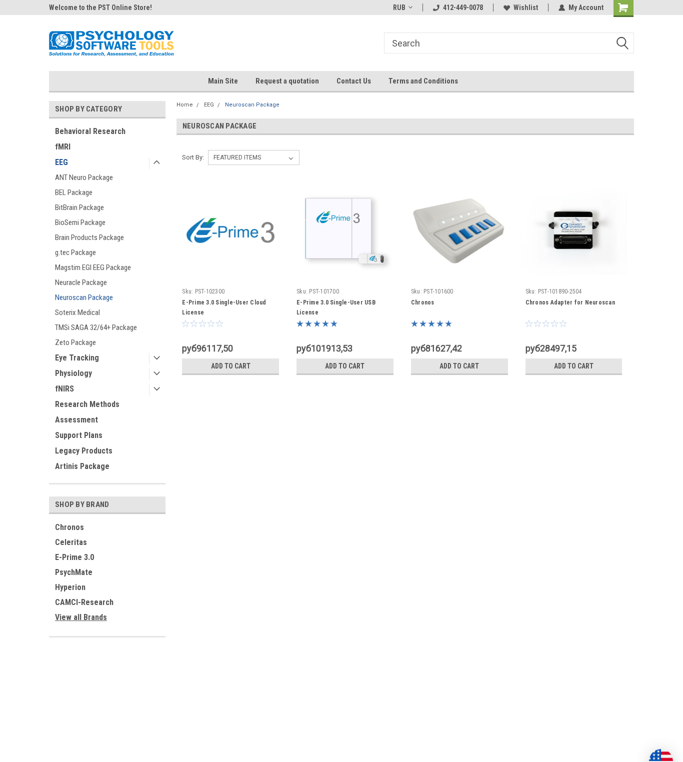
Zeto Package (75, 342)
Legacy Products (83, 451)
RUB (399, 8)
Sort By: (193, 157)
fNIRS (64, 389)
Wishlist (526, 8)
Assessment (76, 419)
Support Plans (78, 435)
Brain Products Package (89, 237)
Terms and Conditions (423, 81)
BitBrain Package (79, 207)
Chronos (69, 527)
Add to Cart (230, 366)
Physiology (73, 373)
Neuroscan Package (84, 297)
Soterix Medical (77, 312)
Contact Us (353, 81)
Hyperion (70, 587)
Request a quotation (287, 81)
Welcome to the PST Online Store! (100, 8)
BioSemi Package (80, 222)
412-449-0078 (463, 8)
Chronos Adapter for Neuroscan (570, 302)
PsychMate (73, 572)
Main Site (223, 81)
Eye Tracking (77, 357)
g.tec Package (75, 252)
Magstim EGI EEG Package (93, 267)
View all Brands (81, 617)
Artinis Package (82, 466)
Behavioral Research (90, 131)
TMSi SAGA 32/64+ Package (96, 327)
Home (184, 105)
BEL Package (73, 192)
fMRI (62, 147)
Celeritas (71, 542)
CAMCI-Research (84, 602)
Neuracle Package (81, 282)
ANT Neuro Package (84, 177)
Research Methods (87, 404)
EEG (61, 162)
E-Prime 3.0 (74, 557)
